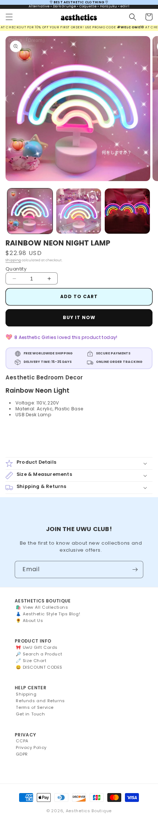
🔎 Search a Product (39, 654)
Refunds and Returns (40, 701)
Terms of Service (35, 707)
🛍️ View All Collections (42, 607)
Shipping (13, 260)
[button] (9, 17)
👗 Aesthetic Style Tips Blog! (48, 614)
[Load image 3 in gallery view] (127, 211)
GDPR (22, 754)
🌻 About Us (29, 620)
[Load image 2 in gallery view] (78, 211)
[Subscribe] (135, 569)
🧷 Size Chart (31, 661)
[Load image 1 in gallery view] (30, 211)
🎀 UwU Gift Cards (37, 647)
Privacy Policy (31, 747)
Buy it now (79, 317)
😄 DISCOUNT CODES (39, 667)
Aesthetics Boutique (89, 811)
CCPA (22, 741)
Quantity (16, 268)
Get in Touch (30, 714)
